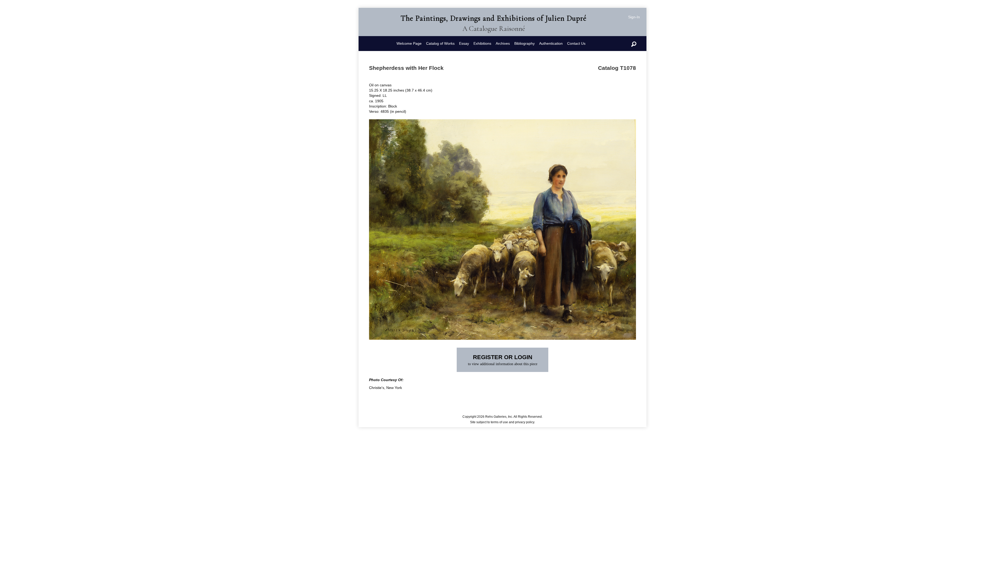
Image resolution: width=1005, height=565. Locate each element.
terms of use (499, 422)
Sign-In (634, 17)
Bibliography (524, 43)
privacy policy (524, 422)
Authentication (551, 43)
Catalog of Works (440, 43)
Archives (503, 43)
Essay (464, 43)
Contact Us (576, 43)
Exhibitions (482, 43)
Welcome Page (409, 43)
